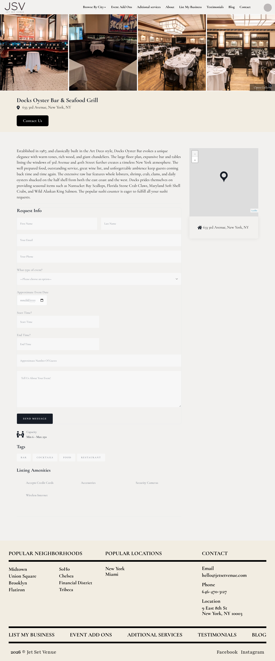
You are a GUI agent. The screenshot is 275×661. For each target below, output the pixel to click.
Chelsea (66, 576)
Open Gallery (262, 87)
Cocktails (45, 457)
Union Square (22, 576)
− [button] (195, 159)
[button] (267, 52)
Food (67, 457)
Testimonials (217, 635)
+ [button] (195, 153)
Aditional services (154, 635)
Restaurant (91, 457)
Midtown (18, 569)
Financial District (75, 583)
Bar (24, 457)
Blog (259, 635)
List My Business (32, 635)
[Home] (15, 7)
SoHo (64, 569)
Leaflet (254, 210)
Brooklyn (18, 583)
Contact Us (32, 120)
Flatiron (17, 590)
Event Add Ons (91, 635)
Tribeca (66, 589)
